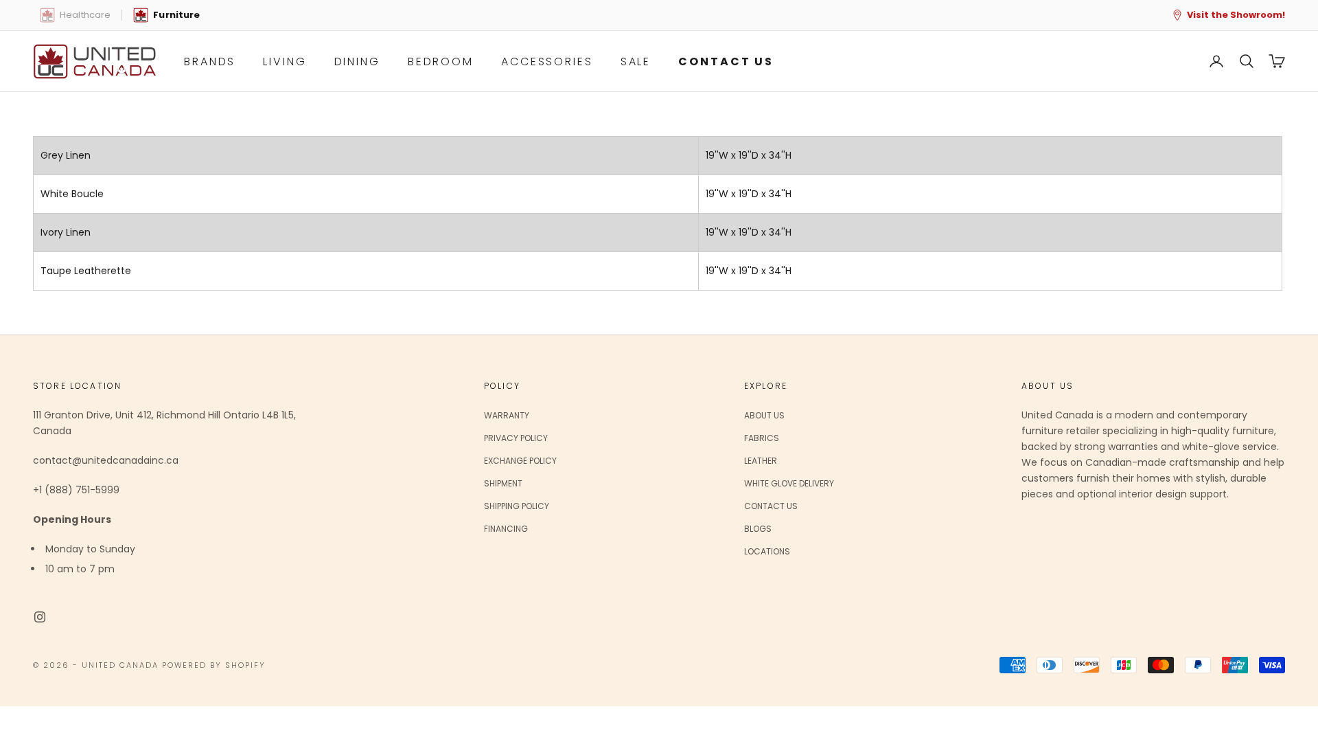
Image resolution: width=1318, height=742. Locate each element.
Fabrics (761, 438)
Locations (767, 551)
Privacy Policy (516, 438)
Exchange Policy (520, 460)
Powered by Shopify (214, 665)
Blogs (758, 529)
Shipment (503, 483)
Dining (357, 61)
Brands (209, 61)
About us (764, 415)
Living (284, 61)
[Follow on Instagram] (40, 617)
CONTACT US (726, 61)
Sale (636, 61)
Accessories (547, 61)
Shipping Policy (516, 506)
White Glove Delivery (789, 483)
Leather (760, 460)
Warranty (506, 415)
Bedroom (441, 61)
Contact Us (771, 506)
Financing (506, 529)
